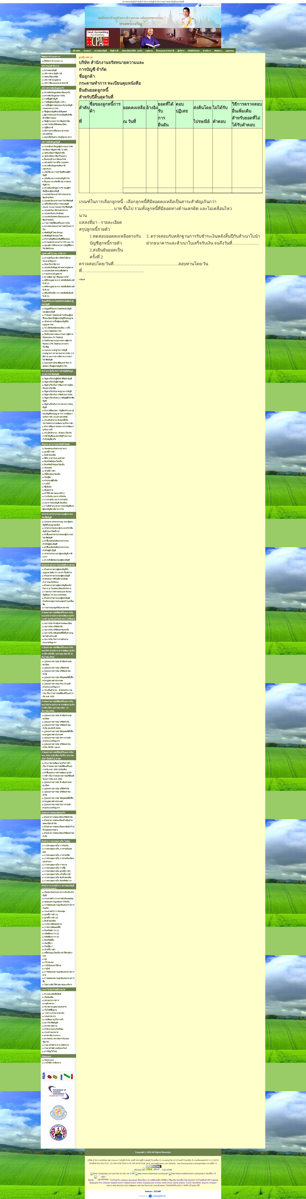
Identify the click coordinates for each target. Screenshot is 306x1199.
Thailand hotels (129, 1183)
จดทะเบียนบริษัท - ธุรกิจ (132, 51)
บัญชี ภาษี (114, 51)
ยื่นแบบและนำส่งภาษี (165, 51)
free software (104, 1183)
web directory (118, 1185)
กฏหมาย (149, 51)
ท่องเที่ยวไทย (182, 1180)
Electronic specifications (154, 1185)
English (87, 51)
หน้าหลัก (76, 51)
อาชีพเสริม (171, 1180)
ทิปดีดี (164, 1180)
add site (140, 1185)
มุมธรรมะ (230, 51)
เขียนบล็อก (142, 1180)
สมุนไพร (191, 1180)
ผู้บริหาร (181, 51)
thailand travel (117, 1183)
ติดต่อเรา (218, 51)
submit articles (179, 1183)
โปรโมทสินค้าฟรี (203, 1180)
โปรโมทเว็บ (115, 1180)
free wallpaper (131, 1185)
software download (129, 1180)
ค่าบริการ (207, 51)
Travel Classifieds (193, 1183)
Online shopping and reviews (149, 1183)
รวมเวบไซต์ (167, 1170)
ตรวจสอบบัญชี (100, 51)
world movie (167, 1183)
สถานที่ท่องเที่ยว (154, 1180)
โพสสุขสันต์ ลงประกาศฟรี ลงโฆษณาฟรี (183, 1185)
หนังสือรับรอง (193, 51)
